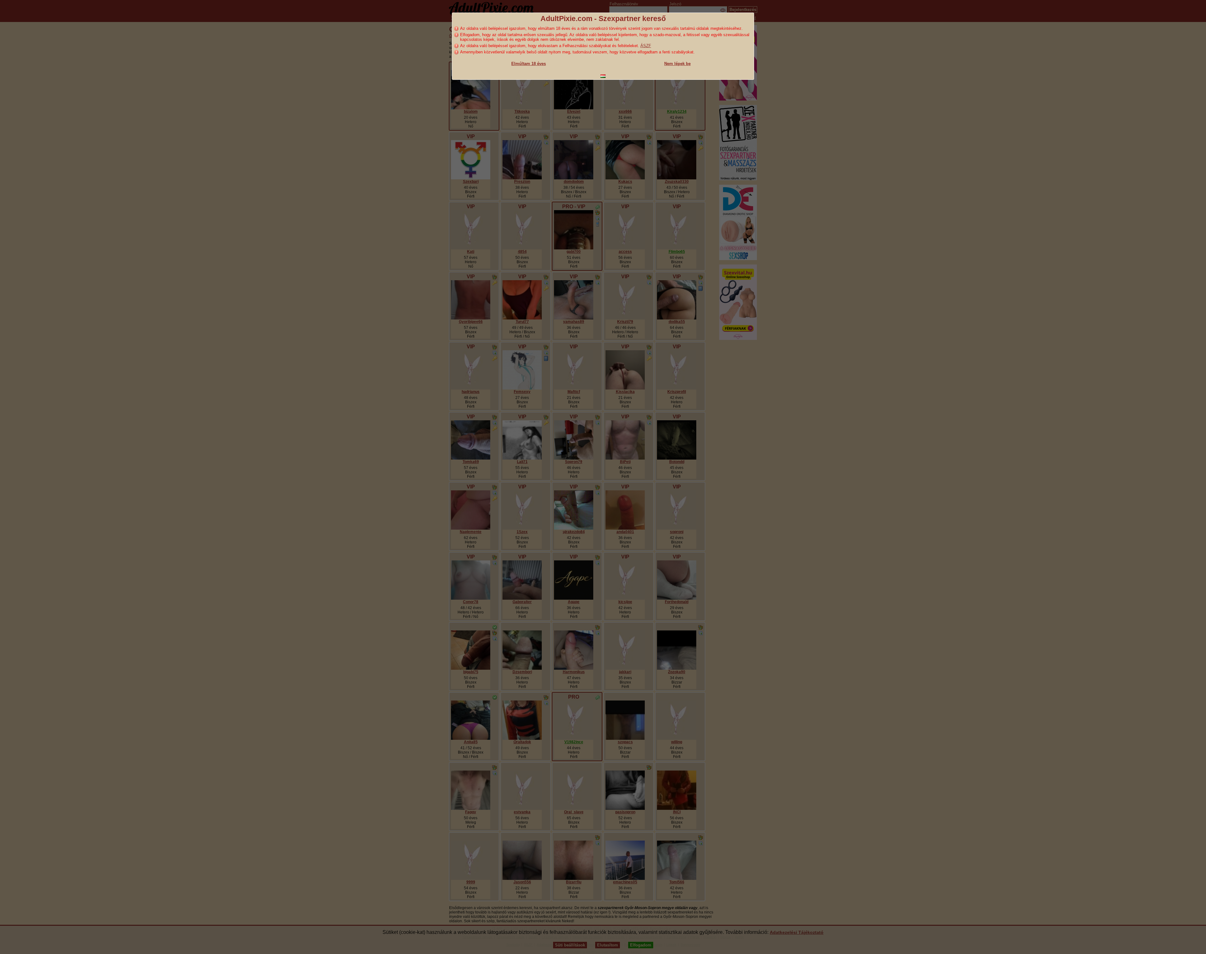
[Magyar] (603, 76)
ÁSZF (645, 45)
